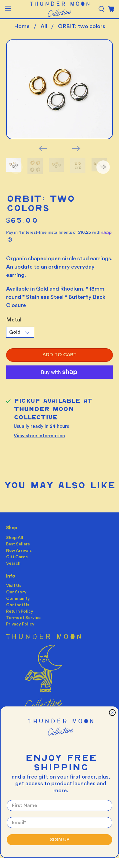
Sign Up (59, 839)
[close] (112, 713)
